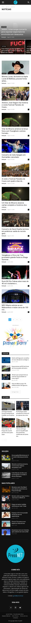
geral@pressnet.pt (18, 596)
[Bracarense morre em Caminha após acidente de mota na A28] (6, 532)
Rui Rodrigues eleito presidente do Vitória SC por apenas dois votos (22, 413)
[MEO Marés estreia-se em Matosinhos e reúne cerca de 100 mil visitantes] (15, 296)
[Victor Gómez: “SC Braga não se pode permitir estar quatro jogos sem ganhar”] (8, 422)
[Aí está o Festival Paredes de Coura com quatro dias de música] (15, 170)
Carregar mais (14, 392)
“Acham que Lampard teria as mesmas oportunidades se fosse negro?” (20, 376)
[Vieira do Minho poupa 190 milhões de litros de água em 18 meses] (6, 386)
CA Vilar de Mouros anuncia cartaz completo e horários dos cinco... (14, 205)
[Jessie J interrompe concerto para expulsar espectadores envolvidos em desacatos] (15, 25)
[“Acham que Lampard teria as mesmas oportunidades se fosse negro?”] (6, 377)
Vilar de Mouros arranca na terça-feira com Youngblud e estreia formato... (15, 131)
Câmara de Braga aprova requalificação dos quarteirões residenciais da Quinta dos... (22, 432)
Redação (3, 37)
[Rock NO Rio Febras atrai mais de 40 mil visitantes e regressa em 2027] (15, 272)
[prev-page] (3, 440)
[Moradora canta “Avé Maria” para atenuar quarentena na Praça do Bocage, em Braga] (6, 489)
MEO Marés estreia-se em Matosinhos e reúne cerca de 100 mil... (15, 307)
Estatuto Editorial (6, 616)
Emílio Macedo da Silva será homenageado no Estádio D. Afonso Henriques (19, 474)
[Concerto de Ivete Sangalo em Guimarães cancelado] (15, 146)
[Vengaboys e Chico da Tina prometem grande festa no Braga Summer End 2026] (15, 246)
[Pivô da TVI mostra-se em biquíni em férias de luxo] (6, 524)
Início (3, 7)
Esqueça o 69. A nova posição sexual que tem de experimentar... (20, 514)
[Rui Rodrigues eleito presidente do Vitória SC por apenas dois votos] (22, 405)
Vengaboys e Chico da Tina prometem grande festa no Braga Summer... (15, 257)
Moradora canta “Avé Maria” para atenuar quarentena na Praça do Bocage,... (19, 488)
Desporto (4, 409)
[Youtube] (20, 607)
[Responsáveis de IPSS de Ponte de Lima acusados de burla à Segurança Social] (6, 369)
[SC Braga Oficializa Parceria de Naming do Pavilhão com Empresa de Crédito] (8, 405)
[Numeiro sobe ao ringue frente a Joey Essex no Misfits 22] (6, 498)
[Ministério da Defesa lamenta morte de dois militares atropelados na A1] (6, 466)
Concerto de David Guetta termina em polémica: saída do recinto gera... (15, 231)
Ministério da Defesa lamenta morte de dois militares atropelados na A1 (20, 465)
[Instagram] (15, 607)
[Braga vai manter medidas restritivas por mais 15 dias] (6, 507)
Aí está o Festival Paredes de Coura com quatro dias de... (13, 180)
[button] (3, 2)
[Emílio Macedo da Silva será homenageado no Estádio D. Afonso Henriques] (6, 475)
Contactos (15, 618)
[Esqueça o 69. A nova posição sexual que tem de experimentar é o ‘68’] (6, 515)
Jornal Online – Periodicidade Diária (15, 614)
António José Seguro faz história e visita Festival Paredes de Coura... (15, 105)
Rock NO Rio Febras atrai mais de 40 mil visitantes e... (15, 282)
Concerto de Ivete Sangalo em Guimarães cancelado (14, 156)
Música (7, 7)
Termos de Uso (24, 616)
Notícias (4, 46)
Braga (18, 426)
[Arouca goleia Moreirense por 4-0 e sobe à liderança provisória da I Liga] (6, 457)
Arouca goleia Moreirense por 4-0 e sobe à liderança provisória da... (20, 457)
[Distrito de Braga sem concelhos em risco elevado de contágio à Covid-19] (6, 360)
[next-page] (20, 319)
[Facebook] (11, 607)
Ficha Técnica (15, 616)
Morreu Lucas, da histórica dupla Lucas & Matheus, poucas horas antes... (15, 78)
